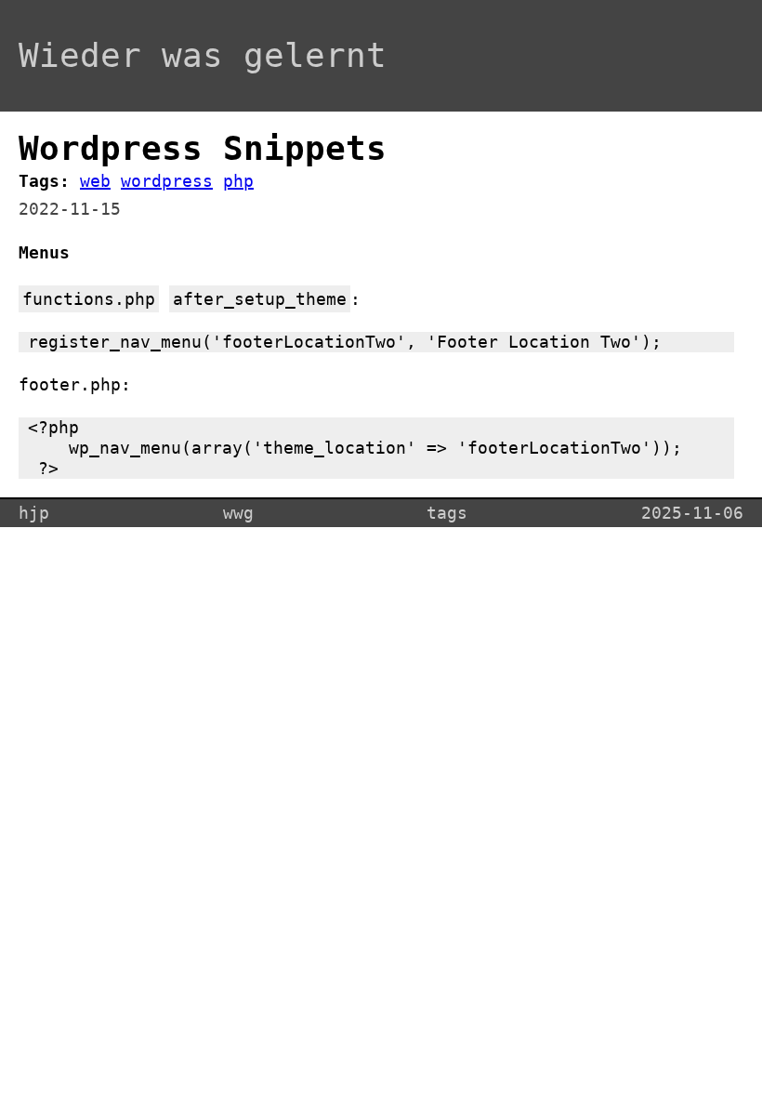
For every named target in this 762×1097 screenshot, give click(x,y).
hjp (34, 512)
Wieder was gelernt (203, 55)
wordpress (167, 181)
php (238, 181)
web (95, 181)
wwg (238, 512)
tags (447, 512)
